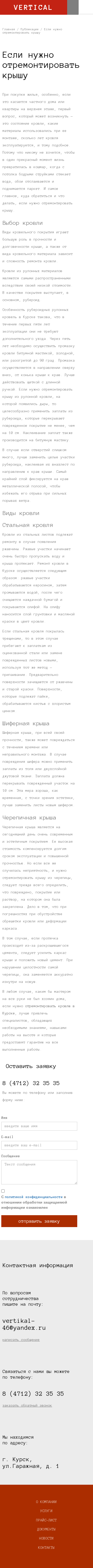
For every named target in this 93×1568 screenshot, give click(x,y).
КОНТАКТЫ (46, 1548)
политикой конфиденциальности (34, 1197)
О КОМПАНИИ (46, 1502)
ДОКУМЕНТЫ (46, 1529)
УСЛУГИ (46, 1511)
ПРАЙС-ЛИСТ (46, 1520)
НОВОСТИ (46, 1538)
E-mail (7, 1137)
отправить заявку (39, 1221)
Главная (9, 29)
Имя (4, 1118)
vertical (33, 7)
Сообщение (10, 1156)
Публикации (30, 29)
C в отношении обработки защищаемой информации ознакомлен (34, 1202)
